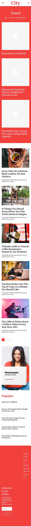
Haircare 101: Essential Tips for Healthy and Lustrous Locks (13, 92)
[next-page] (10, 339)
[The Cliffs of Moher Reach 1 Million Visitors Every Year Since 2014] (15, 308)
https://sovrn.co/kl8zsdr (14, 53)
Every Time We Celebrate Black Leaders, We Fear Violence (14, 174)
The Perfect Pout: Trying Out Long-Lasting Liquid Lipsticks (14, 134)
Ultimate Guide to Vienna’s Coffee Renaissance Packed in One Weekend (15, 249)
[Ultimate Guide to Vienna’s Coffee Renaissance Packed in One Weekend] (15, 233)
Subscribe (7, 513)
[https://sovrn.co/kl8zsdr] (15, 36)
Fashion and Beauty (20, 17)
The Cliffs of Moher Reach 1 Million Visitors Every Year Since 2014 (15, 324)
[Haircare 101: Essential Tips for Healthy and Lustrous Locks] (15, 72)
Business (11, 17)
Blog (6, 17)
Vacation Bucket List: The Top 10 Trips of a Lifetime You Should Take (15, 287)
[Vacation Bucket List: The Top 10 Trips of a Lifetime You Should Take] (15, 271)
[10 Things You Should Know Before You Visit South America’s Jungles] (15, 195)
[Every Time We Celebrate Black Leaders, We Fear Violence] (15, 158)
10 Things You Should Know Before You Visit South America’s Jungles (14, 211)
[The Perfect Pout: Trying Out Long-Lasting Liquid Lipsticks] (15, 114)
